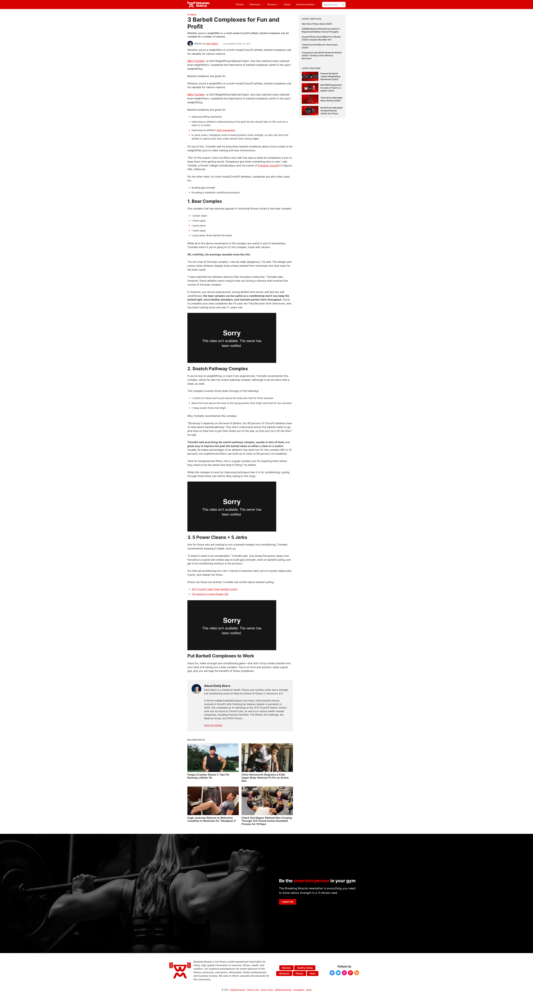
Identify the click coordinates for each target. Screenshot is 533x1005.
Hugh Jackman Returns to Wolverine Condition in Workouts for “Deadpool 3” (211, 819)
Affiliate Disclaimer (283, 989)
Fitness (191, 14)
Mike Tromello (195, 60)
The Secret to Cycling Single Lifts (210, 594)
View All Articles (213, 725)
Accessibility (299, 989)
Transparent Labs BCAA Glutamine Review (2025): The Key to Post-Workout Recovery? (322, 55)
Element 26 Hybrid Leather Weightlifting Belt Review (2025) (330, 76)
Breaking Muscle (237, 989)
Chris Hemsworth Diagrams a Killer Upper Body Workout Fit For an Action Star (265, 777)
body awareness (226, 130)
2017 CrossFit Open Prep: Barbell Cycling (214, 589)
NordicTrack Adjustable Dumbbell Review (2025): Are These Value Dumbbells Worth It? (331, 113)
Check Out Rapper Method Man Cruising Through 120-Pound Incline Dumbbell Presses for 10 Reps (267, 820)
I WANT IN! (287, 901)
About (309, 989)
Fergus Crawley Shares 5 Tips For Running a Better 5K (208, 776)
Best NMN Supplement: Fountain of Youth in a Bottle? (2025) (331, 88)
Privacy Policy (267, 989)
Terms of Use (253, 989)
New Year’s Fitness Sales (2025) (317, 24)
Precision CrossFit (269, 165)
